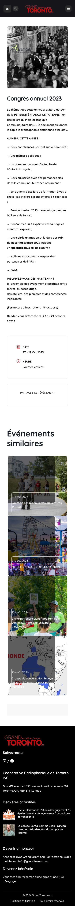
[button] (15, 8)
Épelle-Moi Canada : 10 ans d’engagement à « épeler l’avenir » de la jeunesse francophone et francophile (44, 813)
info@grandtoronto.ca (33, 861)
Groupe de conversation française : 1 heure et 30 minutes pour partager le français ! (36, 682)
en (7, 8)
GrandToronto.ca (14, 786)
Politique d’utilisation (23, 901)
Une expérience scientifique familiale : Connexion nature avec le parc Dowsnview (36, 623)
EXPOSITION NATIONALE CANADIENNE (36, 567)
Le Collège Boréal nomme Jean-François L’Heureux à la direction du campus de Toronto (41, 829)
